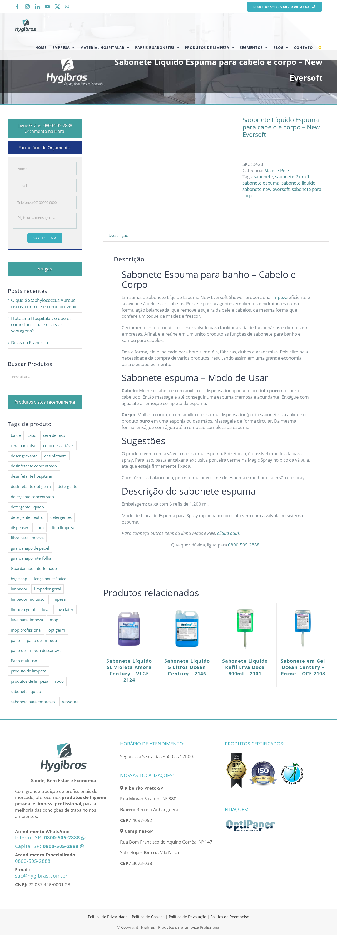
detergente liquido (27, 507)
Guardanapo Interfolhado (34, 568)
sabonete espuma (260, 183)
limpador (19, 589)
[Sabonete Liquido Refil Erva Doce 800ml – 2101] (245, 629)
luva (45, 609)
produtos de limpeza (29, 681)
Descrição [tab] (118, 235)
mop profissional (26, 630)
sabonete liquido (298, 183)
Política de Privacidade (108, 916)
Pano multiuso (24, 660)
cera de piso (54, 435)
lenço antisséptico (50, 578)
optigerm (56, 630)
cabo (32, 435)
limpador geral (47, 589)
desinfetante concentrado (34, 465)
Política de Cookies (148, 916)
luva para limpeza (27, 619)
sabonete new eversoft (266, 189)
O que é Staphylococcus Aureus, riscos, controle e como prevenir (44, 303)
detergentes (61, 517)
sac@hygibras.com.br (41, 876)
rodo (59, 681)
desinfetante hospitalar (31, 476)
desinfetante (55, 455)
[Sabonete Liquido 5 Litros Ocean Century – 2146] (187, 629)
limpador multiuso (27, 599)
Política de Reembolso (229, 916)
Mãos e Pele (276, 170)
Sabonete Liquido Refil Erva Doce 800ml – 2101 (245, 667)
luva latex (65, 609)
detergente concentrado (32, 496)
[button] (320, 47)
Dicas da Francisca (29, 343)
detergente (67, 486)
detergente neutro (27, 517)
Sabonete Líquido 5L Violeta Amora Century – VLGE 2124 (129, 670)
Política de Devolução (188, 916)
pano (15, 640)
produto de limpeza (28, 671)
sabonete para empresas (33, 701)
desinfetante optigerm (31, 486)
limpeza (279, 297)
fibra (39, 527)
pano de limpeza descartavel (36, 650)
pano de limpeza (42, 640)
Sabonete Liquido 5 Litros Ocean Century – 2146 (187, 667)
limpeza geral (23, 609)
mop (54, 619)
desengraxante (24, 455)
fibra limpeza (62, 527)
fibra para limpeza (27, 537)
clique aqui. (229, 533)
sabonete (263, 176)
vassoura (70, 701)
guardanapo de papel (30, 548)
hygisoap (19, 578)
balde (16, 435)
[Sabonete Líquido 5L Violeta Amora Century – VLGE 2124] (129, 629)
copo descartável (58, 445)
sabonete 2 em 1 (292, 176)
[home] (63, 744)
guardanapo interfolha (31, 558)
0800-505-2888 (244, 545)
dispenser (19, 527)
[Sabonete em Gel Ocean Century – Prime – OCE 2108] (303, 629)
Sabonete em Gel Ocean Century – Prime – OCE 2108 (303, 667)
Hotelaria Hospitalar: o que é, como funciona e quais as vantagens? (41, 324)
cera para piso (23, 445)
